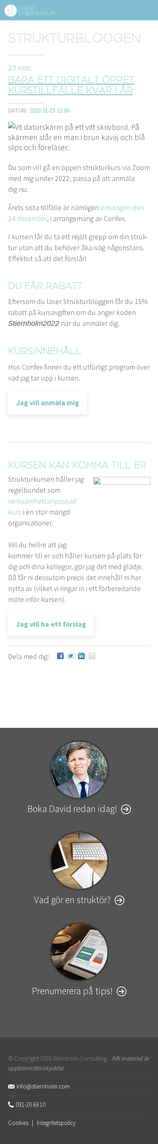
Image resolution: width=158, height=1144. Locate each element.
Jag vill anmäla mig (47, 402)
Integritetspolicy (56, 1123)
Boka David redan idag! (72, 808)
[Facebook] (60, 656)
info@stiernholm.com (43, 1086)
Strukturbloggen (74, 39)
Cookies (18, 1123)
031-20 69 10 (30, 1104)
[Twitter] (71, 656)
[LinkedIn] (81, 656)
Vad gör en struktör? (72, 899)
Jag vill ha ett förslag (51, 624)
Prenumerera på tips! (72, 991)
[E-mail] (92, 656)
